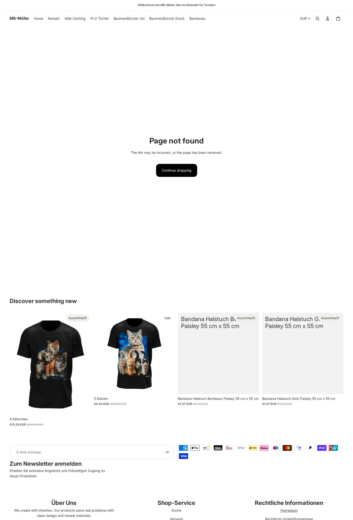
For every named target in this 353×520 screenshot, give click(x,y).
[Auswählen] (167, 386)
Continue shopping (176, 170)
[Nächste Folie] (84, 363)
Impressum (289, 510)
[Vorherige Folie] (17, 363)
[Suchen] (317, 18)
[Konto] (327, 18)
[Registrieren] (167, 452)
